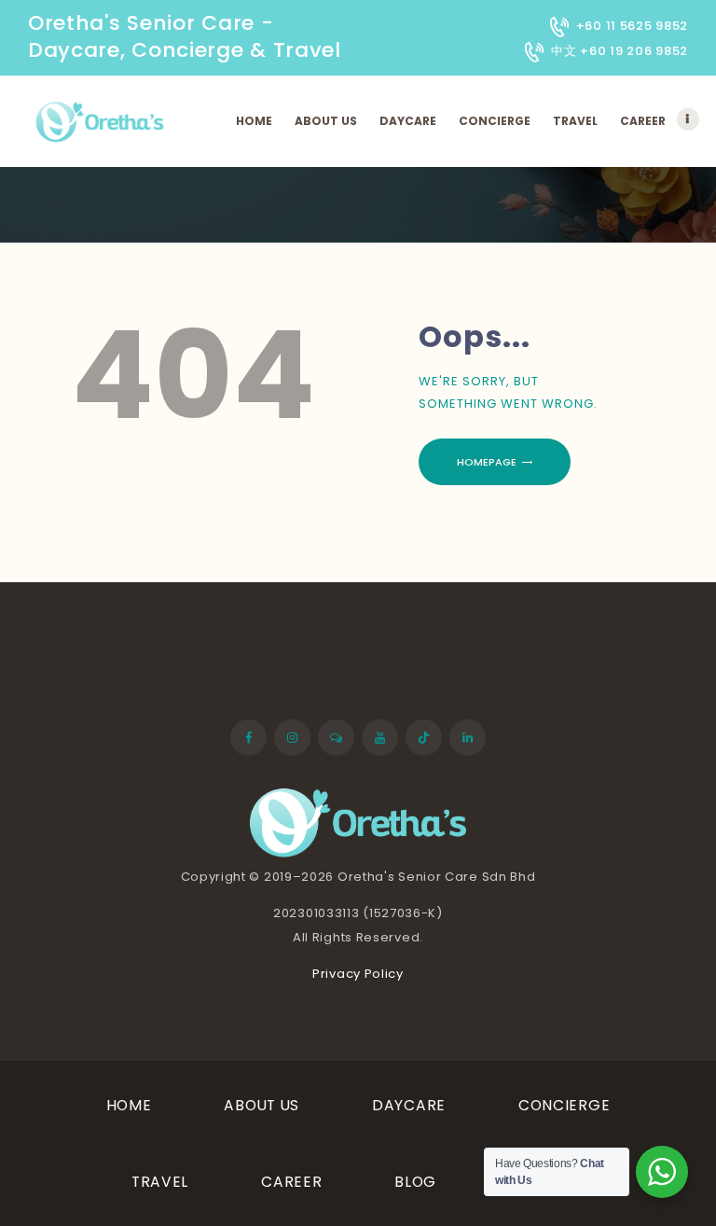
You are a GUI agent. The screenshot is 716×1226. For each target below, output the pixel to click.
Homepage (486, 461)
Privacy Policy (358, 973)
